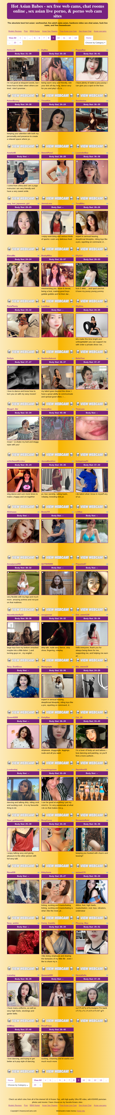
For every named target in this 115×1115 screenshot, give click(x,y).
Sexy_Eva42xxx (14, 667)
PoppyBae (81, 50)
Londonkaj (12, 769)
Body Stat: (23, 54)
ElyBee (44, 50)
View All (12, 38)
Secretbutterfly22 (15, 615)
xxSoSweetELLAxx (16, 461)
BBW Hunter (35, 31)
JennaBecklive (48, 461)
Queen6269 (12, 717)
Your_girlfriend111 (15, 820)
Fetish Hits (81, 1111)
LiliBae (79, 512)
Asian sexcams (100, 31)
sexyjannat (46, 615)
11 (64, 38)
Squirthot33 (81, 769)
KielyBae (45, 717)
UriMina (10, 1026)
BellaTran (80, 358)
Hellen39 (11, 50)
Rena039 (11, 872)
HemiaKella (81, 975)
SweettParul (47, 153)
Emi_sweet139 (82, 615)
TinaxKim (45, 100)
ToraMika (80, 203)
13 (75, 38)
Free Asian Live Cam (68, 31)
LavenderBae (82, 153)
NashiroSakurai (48, 358)
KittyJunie (46, 872)
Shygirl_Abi (12, 409)
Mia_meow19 (82, 667)
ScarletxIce (81, 100)
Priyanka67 (81, 564)
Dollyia (10, 358)
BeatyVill (45, 512)
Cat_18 (79, 717)
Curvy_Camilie (48, 923)
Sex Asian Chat (85, 31)
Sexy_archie (13, 923)
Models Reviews (15, 31)
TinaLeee (80, 409)
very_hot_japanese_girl (18, 203)
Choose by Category (94, 42)
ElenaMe (11, 255)
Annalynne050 (14, 564)
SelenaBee (46, 409)
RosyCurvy (46, 820)
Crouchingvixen (49, 769)
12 (70, 38)
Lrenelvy (11, 975)
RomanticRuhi (82, 820)
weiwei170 (81, 872)
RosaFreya (46, 1026)
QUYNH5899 (47, 564)
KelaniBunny (13, 100)
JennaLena (46, 203)
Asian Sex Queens (50, 31)
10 (58, 38)
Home (88, 38)
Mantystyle (46, 667)
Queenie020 (47, 975)
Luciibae (45, 306)
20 (15, 42)
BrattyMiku (46, 255)
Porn (26, 31)
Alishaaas (11, 512)
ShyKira (79, 306)
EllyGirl (79, 255)
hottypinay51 (82, 461)
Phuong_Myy (82, 923)
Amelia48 (11, 153)
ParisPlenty (12, 306)
